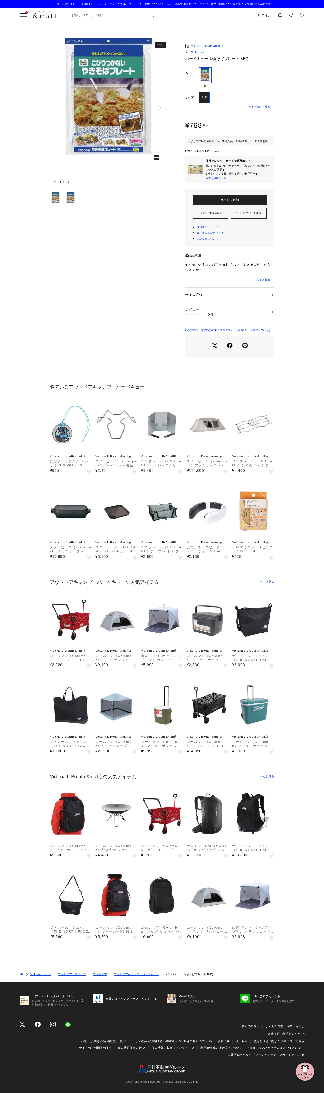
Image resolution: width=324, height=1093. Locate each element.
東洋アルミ (198, 52)
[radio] (205, 77)
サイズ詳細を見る (259, 106)
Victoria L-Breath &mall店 (207, 46)
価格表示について (207, 227)
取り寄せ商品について (210, 233)
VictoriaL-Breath (40, 974)
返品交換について (207, 238)
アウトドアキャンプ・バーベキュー (136, 974)
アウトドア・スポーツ (72, 974)
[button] (108, 108)
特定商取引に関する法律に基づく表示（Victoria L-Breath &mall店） (228, 330)
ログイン (265, 15)
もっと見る (263, 279)
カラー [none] (189, 73)
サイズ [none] (189, 97)
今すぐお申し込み (216, 178)
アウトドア (100, 974)
